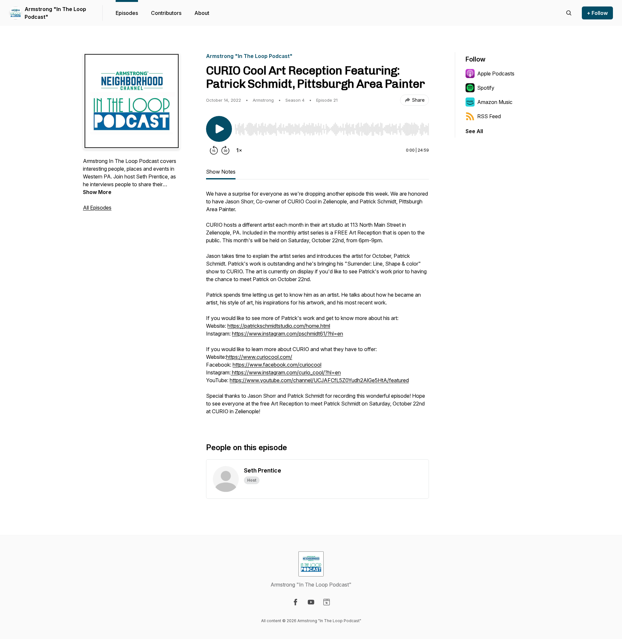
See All (474, 131)
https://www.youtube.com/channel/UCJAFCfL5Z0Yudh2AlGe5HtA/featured (319, 380)
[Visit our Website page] (326, 602)
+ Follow (597, 13)
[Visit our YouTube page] (311, 602)
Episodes (127, 13)
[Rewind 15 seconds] (213, 150)
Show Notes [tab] (221, 171)
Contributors (166, 13)
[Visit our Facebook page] (295, 602)
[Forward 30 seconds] (225, 150)
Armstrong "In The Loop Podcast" (55, 13)
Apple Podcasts (495, 73)
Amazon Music (495, 102)
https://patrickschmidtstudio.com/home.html (278, 326)
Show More (97, 192)
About (201, 13)
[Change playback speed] (239, 150)
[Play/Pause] (219, 129)
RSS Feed (489, 116)
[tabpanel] (317, 306)
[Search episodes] (568, 13)
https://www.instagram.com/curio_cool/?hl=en (286, 372)
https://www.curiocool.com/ (259, 357)
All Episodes (97, 207)
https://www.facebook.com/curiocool (277, 364)
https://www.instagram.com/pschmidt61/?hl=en (287, 333)
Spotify (485, 88)
